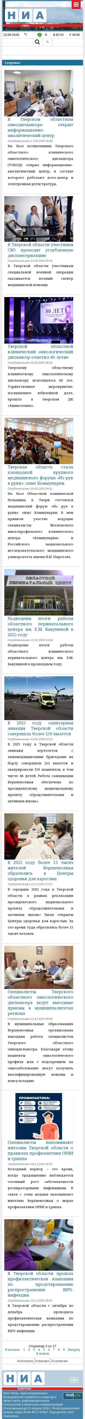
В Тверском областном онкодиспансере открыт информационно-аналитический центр (40, 127)
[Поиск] (37, 42)
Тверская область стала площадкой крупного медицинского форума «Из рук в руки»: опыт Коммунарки (40, 475)
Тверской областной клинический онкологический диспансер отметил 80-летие (40, 352)
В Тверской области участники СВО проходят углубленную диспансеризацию (40, 250)
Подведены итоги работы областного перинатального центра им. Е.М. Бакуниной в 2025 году (40, 626)
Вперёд (74, 1349)
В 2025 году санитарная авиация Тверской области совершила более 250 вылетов (40, 728)
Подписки (59, 1361)
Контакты (25, 1361)
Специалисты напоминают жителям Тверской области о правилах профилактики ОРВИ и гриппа (40, 1150)
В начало (12, 1349)
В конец (42, 1353)
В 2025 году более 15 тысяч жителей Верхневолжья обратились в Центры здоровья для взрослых (40, 870)
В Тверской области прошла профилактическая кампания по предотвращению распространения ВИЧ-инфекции (40, 1284)
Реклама (42, 1361)
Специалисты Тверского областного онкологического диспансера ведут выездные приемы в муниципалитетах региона (40, 1002)
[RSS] (47, 42)
